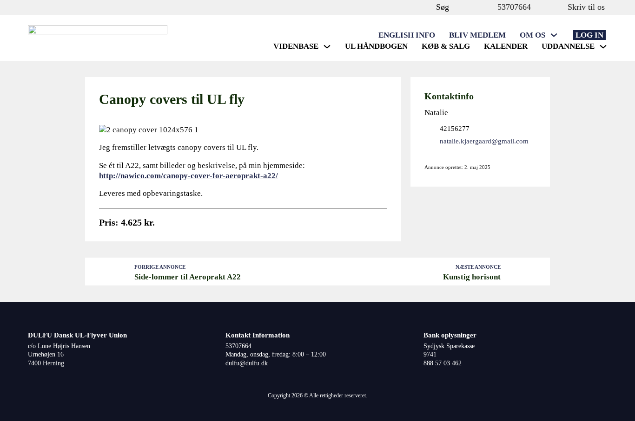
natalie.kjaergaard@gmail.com (484, 141)
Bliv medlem (477, 35)
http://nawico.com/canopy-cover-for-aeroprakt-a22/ (188, 175)
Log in (589, 35)
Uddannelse (568, 46)
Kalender (506, 46)
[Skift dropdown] (554, 35)
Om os (532, 35)
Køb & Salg (446, 46)
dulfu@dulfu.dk (246, 363)
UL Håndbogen (376, 46)
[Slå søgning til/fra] (427, 7)
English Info (406, 35)
